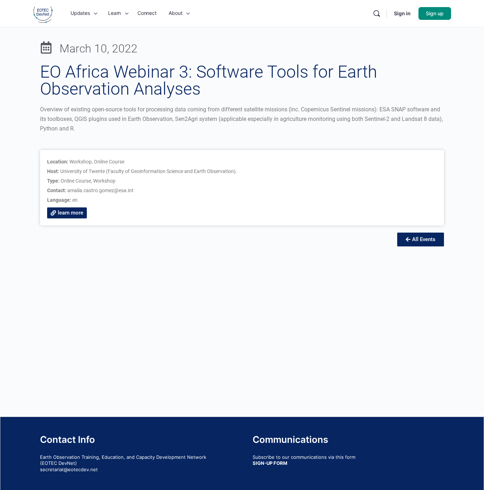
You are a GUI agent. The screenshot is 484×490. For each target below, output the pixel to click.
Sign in (402, 13)
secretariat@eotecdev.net (69, 469)
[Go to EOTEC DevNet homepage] (43, 13)
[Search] (377, 13)
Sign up (435, 13)
